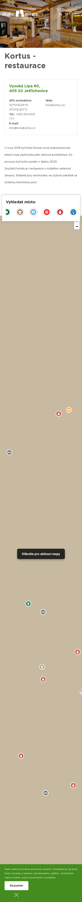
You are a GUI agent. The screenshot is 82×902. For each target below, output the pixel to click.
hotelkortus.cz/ (55, 105)
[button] (77, 226)
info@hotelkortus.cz (22, 128)
